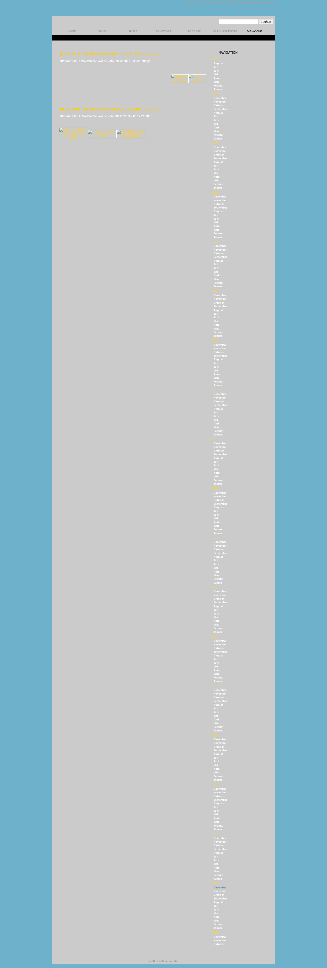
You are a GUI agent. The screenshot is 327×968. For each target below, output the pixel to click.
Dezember (220, 98)
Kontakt (214, 2)
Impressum (246, 2)
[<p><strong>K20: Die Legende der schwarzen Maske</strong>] (73, 137)
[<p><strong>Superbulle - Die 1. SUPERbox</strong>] (131, 136)
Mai (216, 74)
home (72, 31)
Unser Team (191, 2)
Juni (216, 70)
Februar (218, 85)
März (217, 81)
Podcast (194, 31)
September (220, 109)
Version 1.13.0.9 (265, 2)
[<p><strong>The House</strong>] (197, 80)
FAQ (204, 2)
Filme (102, 31)
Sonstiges (163, 31)
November (220, 101)
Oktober (219, 105)
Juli (216, 67)
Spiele (132, 31)
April (217, 78)
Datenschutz (229, 2)
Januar (218, 89)
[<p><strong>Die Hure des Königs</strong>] (102, 136)
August (218, 63)
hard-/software (225, 31)
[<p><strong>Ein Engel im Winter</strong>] (180, 80)
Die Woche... (255, 31)
